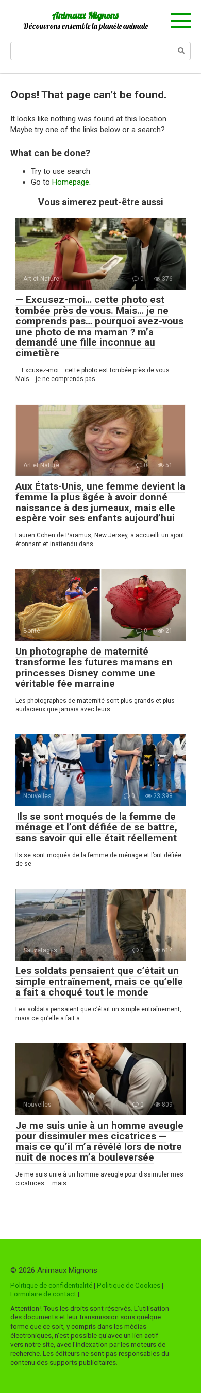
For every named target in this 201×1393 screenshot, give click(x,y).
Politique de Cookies (128, 1285)
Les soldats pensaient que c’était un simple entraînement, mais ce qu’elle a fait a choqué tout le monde (99, 981)
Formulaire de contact (43, 1294)
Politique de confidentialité (51, 1285)
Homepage (70, 182)
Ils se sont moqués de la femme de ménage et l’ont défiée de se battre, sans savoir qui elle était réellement (96, 827)
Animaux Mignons (85, 15)
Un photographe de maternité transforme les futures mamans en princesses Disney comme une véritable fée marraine (94, 667)
